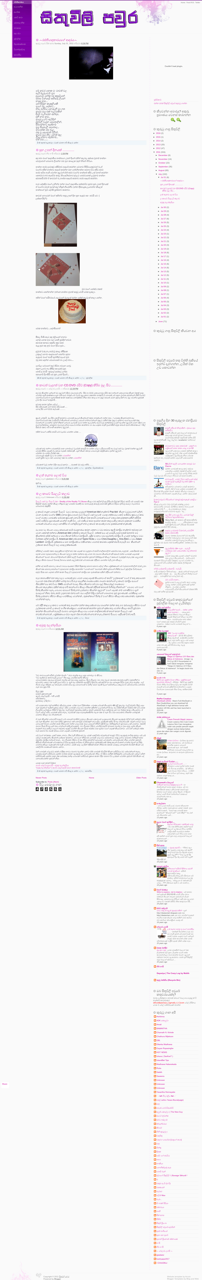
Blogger (57, 1279)
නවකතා (17, 28)
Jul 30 (164, 207)
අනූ (158, 1104)
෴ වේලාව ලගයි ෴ (164, 1251)
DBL (158, 1040)
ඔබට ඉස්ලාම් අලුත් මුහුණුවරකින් (169, 911)
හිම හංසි (160, 966)
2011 (158, 152)
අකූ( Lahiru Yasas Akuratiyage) (170, 1100)
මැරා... (159, 1199)
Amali (159, 1024)
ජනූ (158, 1144)
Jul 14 (164, 267)
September (163, 167)
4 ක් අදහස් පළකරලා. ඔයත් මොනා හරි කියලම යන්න (57, 468)
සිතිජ (159, 1219)
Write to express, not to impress (170, 892)
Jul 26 (164, 222)
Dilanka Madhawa (164, 1044)
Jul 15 (164, 264)
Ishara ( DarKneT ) (165, 1056)
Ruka (159, 1068)
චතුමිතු (159, 1136)
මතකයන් (160, 1187)
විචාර (87, 618)
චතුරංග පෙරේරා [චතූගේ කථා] (169, 1140)
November (163, 159)
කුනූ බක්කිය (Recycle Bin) (168, 980)
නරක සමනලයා (163, 717)
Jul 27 (164, 219)
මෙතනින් (66, 455)
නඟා (159, 1159)
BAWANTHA (162, 1028)
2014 (158, 141)
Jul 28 (164, 215)
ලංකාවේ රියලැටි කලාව (54, 493)
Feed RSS (190, 3)
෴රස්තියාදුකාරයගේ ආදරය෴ (58, 40)
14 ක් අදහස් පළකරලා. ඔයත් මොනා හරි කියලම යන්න (58, 378)
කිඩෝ (159, 1128)
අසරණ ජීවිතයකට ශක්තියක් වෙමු (180, 824)
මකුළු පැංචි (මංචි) (164, 1183)
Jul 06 (164, 298)
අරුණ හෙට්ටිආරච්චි (165, 1108)
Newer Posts (41, 778)
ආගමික (17, 12)
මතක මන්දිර (162, 948)
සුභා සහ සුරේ (162, 1235)
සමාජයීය (17, 55)
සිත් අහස (160, 845)
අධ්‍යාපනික (18, 7)
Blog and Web (192, 1279)
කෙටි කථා (18, 17)
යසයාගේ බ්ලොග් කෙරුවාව (168, 654)
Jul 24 (164, 230)
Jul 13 (164, 271)
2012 (158, 148)
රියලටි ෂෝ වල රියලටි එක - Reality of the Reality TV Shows (61, 501)
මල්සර (159, 1191)
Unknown (161, 1080)
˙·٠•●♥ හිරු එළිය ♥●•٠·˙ (166, 1096)
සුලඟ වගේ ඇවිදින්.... (166, 822)
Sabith (159, 1072)
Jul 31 (164, 177)
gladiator (160, 1255)
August (161, 170)
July (160, 174)
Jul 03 (164, 309)
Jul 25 (164, 226)
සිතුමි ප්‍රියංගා (162, 1223)
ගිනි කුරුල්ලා (162, 1132)
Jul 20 (164, 245)
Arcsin (188, 1276)
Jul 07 (164, 294)
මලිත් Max (161, 1195)
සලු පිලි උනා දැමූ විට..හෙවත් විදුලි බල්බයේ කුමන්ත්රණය (179, 516)
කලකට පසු (161, 950)
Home (183, 3)
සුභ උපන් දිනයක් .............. (56, 150)
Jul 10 (164, 283)
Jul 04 (164, 305)
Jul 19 (164, 249)
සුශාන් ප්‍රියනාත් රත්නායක (167, 1239)
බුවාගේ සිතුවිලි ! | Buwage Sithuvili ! (172, 1175)
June (160, 321)
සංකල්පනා (161, 803)
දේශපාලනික (19, 23)
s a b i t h (161, 678)
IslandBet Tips (163, 1060)
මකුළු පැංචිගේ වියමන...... (167, 761)
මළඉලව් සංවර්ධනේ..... (176, 764)
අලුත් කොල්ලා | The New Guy (170, 1112)
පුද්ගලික (17, 39)
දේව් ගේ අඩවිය (163, 1155)
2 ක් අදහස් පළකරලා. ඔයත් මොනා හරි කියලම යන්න (57, 143)
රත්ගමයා (160, 1207)
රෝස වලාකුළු (162, 631)
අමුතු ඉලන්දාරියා (50, 625)
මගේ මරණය (162, 890)
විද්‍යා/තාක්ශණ (20, 44)
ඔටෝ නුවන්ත (162, 1116)
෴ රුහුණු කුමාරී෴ (174, 848)
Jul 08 (164, 290)
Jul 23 (164, 234)
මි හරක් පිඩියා (162, 1203)
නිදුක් (159, 738)
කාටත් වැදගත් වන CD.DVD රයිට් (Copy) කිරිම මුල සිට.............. (80, 385)
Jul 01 (164, 317)
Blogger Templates (175, 1279)
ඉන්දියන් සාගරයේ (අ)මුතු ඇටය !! (170, 785)
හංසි (158, 1243)
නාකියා (160, 1163)
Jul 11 (163, 279)
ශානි (159, 1211)
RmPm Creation (164, 699)
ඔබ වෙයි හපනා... (172, 580)
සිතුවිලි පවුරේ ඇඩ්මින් (166, 1227)
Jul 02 (164, 313)
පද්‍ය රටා (17, 33)
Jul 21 (164, 241)
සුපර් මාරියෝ (162, 1231)
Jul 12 (164, 275)
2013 (158, 144)
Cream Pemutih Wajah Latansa (180, 719)
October (162, 163)
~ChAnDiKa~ (162, 1263)
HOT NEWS (162, 1052)
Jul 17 (164, 256)
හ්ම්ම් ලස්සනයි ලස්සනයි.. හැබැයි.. (168, 569)
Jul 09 (164, 286)
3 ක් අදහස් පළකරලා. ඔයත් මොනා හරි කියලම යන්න (57, 487)
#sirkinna (160, 1016)
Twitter (197, 3)
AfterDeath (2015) (164, 701)
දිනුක (159, 1152)
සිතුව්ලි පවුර (64, 1276)
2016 (158, 133)
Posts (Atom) (53, 782)
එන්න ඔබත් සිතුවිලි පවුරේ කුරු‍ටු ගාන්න (170, 103)
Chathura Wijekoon (165, 1036)
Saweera (160, 1076)
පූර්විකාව (157, 100)
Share (4, 1084)
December (163, 155)
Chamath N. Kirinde (165, 1032)
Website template (174, 1276)
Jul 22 (164, 237)
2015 (158, 137)
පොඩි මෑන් (161, 1171)
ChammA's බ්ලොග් (165, 782)
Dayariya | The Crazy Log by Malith (173, 973)
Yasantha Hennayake (166, 1092)
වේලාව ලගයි (162, 927)
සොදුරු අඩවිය (163, 866)
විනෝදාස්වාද (19, 49)
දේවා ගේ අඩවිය (164, 607)
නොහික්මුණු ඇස (164, 1167)
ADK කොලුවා (162, 1020)
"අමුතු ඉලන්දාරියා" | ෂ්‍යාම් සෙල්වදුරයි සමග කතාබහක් (58, 768)
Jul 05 (164, 301)
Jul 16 (164, 260)
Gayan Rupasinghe (165, 1048)
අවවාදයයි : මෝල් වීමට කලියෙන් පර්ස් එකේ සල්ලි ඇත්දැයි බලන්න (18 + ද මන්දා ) (181, 481)
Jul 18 (164, 252)
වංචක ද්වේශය (173, 740)
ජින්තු (159, 1148)
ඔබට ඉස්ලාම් (162, 908)
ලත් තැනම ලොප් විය (53, 475)
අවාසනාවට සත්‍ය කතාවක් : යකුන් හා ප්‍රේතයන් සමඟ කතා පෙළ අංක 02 (181, 447)
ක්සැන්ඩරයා (162, 1124)
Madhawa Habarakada (166, 1064)
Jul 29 (164, 211)
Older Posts (141, 778)
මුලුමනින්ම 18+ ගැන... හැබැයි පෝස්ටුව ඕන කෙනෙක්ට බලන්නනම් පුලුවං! (181, 550)
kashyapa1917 (163, 1259)
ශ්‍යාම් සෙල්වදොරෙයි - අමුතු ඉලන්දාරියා (52, 765)
